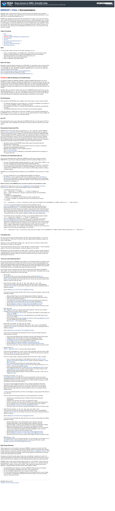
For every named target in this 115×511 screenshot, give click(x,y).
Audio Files (6, 283)
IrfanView (9, 340)
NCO (8, 363)
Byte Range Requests (9, 45)
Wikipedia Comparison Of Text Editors (20, 404)
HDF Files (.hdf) (8, 308)
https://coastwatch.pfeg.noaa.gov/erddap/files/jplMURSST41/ (16, 71)
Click (5, 34)
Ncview (19, 360)
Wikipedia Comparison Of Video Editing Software (23, 433)
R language (38, 318)
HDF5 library (12, 315)
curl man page (22, 186)
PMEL (112, 4)
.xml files (6, 391)
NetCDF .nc (7, 349)
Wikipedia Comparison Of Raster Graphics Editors (23, 343)
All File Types (7, 274)
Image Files (7, 323)
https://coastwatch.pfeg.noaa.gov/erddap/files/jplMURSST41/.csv (17, 73)
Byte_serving (34, 451)
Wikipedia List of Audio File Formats (17, 289)
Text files (6, 377)
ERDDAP (5, 10)
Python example (13, 151)
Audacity (23, 300)
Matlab (23, 318)
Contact (17, 482)
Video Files (6, 409)
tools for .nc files (14, 320)
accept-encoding (9, 132)
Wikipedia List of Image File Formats (17, 330)
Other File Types (8, 35)
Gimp (8, 339)
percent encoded (8, 206)
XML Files (6, 437)
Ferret (22, 367)
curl (22, 16)
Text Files (6, 375)
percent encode (8, 220)
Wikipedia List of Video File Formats (17, 415)
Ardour (8, 300)
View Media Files (8, 42)
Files (14, 10)
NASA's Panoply (11, 312)
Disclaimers (3, 482)
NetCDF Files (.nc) (8, 347)
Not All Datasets (8, 38)
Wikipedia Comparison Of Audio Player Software (23, 302)
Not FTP (6, 39)
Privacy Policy (10, 482)
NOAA (107, 4)
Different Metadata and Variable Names (16, 36)
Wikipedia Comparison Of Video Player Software (23, 431)
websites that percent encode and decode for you (36, 211)
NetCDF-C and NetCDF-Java (14, 364)
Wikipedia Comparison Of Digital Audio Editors (22, 304)
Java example (12, 150)
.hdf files (15, 352)
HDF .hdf (6, 309)
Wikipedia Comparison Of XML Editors (13, 441)
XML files (6, 438)
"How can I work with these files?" (12, 43)
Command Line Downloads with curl (13, 40)
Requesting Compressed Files (10, 128)
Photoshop (28, 342)
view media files (13, 285)
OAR (110, 4)
